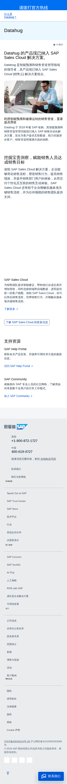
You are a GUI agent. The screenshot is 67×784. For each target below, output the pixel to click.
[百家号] (7, 760)
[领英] (14, 760)
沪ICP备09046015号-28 (17, 741)
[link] (16, 469)
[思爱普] (16, 426)
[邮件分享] (29, 760)
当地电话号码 (48, 458)
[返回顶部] (8, 773)
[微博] (22, 760)
